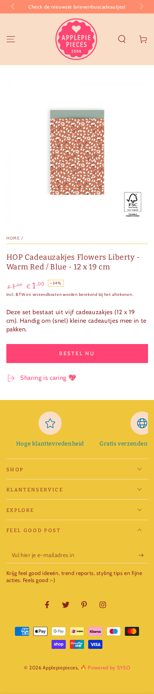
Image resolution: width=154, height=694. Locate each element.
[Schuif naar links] (13, 6)
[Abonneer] (143, 555)
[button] (122, 39)
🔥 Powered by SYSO (105, 667)
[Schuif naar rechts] (141, 6)
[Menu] (10, 39)
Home (13, 238)
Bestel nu (77, 353)
